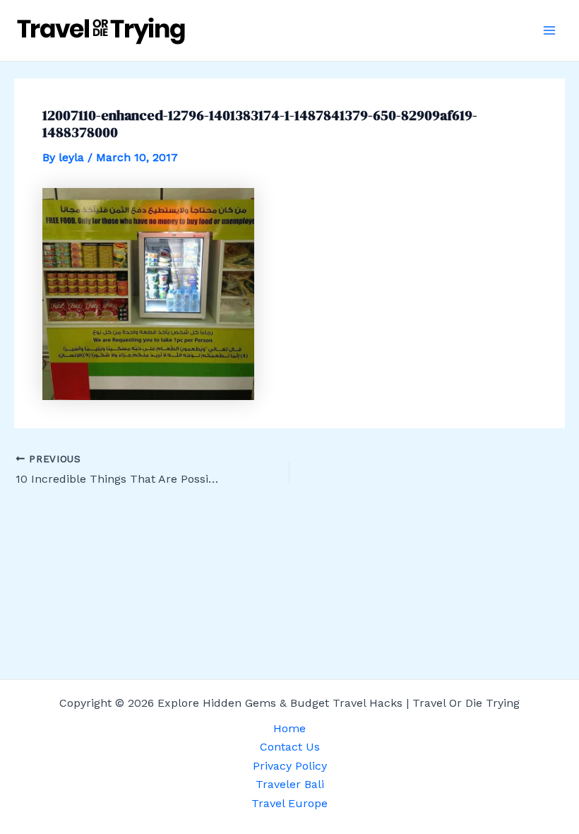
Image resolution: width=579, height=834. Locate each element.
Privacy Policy (290, 766)
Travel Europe (289, 803)
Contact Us (290, 746)
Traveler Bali (290, 784)
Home (289, 728)
